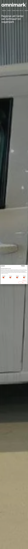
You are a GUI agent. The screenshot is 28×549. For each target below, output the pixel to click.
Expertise (4, 10)
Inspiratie (14, 10)
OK (22, 282)
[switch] (11, 277)
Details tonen (24, 280)
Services (9, 10)
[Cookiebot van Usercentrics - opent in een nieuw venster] (22, 266)
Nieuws (17, 10)
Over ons (21, 10)
